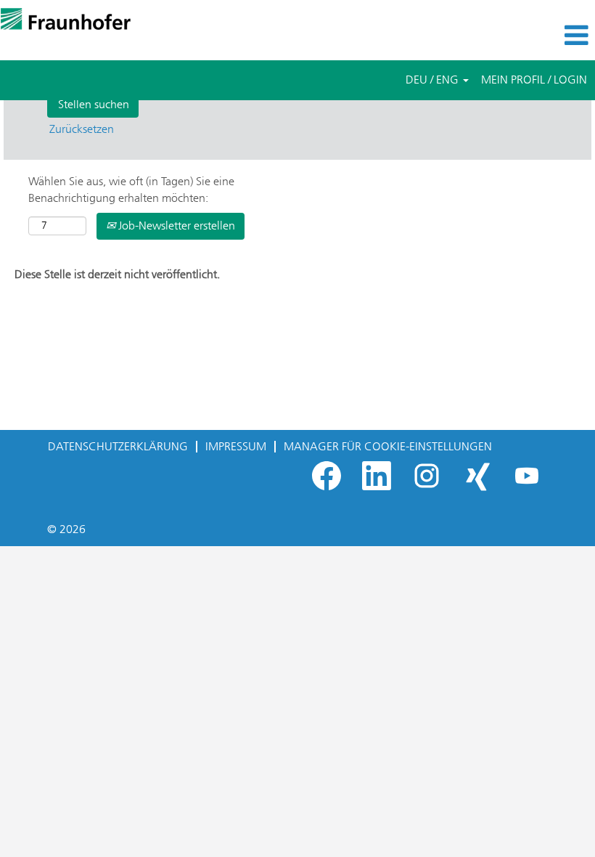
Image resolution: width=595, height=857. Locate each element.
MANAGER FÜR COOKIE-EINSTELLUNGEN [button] (388, 446)
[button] (496, 36)
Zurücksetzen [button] (81, 129)
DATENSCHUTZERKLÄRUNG (118, 446)
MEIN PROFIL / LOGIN (534, 79)
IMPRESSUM (235, 446)
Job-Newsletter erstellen (175, 225)
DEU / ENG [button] (433, 79)
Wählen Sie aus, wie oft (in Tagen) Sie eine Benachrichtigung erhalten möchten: (131, 189)
